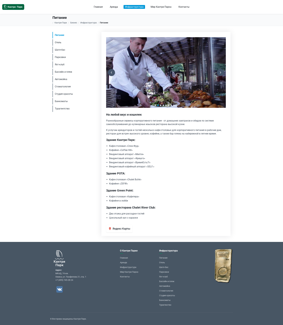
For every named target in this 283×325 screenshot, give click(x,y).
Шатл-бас (60, 49)
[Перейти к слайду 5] (166, 105)
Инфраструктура (134, 6)
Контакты (183, 6)
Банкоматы (61, 101)
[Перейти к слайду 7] (171, 105)
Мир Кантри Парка (161, 6)
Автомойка (61, 79)
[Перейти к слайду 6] (168, 105)
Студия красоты (64, 93)
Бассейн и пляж (63, 71)
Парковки (60, 57)
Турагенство (165, 305)
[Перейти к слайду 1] (155, 105)
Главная (98, 6)
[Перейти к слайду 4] (163, 105)
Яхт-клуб (59, 64)
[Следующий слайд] (220, 72)
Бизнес (73, 22)
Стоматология (63, 86)
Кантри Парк (61, 22)
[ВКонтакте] (59, 289)
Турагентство (62, 108)
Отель (58, 42)
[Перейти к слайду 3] (160, 105)
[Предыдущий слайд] (111, 72)
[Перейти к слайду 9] (176, 105)
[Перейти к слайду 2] (158, 105)
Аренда (114, 6)
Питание (59, 35)
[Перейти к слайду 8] (174, 105)
